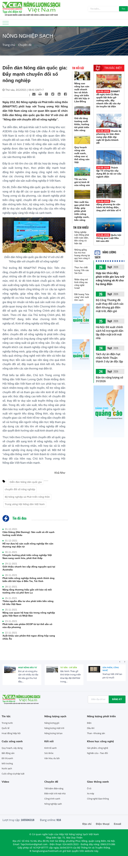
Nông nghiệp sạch (53, 803)
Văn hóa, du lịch (52, 758)
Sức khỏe (48, 753)
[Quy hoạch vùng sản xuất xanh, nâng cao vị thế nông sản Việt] (82, 139)
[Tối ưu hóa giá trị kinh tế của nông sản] (82, 171)
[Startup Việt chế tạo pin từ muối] (94, 672)
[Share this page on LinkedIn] (59, 94)
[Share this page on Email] (34, 94)
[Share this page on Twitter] (52, 94)
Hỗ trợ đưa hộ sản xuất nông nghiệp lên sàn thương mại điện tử (27, 545)
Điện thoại (102, 823)
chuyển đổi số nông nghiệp (20, 489)
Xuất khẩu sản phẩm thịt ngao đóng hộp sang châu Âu (28, 637)
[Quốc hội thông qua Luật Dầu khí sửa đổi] (109, 225)
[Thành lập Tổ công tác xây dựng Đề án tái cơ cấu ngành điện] (109, 157)
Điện (89, 722)
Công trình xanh (52, 798)
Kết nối (49, 741)
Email (117, 823)
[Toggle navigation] (5, 24)
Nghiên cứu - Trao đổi (97, 753)
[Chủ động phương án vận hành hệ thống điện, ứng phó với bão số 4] (109, 191)
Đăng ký (117, 699)
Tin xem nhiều (80, 228)
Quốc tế (5, 728)
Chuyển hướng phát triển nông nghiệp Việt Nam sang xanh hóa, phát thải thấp (27, 556)
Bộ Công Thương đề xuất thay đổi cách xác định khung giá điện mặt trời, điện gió (110, 305)
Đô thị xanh (7, 758)
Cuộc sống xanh (12, 741)
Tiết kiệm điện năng (53, 788)
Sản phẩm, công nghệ (110, 669)
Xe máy (90, 793)
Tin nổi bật (78, 68)
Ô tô (89, 788)
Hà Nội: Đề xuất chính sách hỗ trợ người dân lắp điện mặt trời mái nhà (109, 332)
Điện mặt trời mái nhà (55, 793)
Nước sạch (7, 768)
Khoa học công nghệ (100, 741)
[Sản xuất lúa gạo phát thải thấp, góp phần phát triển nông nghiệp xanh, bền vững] (82, 194)
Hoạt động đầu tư (27, 667)
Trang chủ (8, 45)
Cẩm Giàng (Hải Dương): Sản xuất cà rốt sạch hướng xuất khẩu (28, 533)
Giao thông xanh (98, 781)
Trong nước (7, 722)
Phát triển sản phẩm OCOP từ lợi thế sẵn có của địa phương (27, 625)
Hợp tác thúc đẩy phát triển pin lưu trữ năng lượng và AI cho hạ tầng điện (110, 278)
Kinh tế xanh (50, 747)
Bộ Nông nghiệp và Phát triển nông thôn (27, 496)
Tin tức (6, 716)
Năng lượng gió (51, 722)
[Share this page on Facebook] (65, 94)
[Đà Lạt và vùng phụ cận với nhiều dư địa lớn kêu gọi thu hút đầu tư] (10, 672)
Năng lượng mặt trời (54, 728)
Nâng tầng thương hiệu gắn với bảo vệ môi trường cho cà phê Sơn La (27, 591)
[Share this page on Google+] (46, 94)
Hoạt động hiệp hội (11, 733)
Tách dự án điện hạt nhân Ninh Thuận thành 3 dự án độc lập (109, 357)
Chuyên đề (25, 45)
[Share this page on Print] (40, 94)
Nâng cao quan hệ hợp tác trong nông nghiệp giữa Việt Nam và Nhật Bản (28, 614)
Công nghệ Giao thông (98, 798)
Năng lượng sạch (55, 716)
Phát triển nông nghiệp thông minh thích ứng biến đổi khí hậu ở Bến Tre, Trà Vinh (28, 579)
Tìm (123, 8)
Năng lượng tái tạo (53, 733)
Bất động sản (8, 753)
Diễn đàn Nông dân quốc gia (26, 482)
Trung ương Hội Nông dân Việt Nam (25, 504)
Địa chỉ (86, 823)
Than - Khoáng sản (96, 733)
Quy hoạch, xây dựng (12, 747)
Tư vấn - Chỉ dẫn (68, 667)
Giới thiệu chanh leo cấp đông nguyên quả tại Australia (28, 568)
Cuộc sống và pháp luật (13, 773)
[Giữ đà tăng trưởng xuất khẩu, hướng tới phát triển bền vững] (82, 110)
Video (5, 781)
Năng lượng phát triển (101, 716)
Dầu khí (90, 728)
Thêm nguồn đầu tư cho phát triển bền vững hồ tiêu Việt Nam (28, 602)
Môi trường (7, 763)
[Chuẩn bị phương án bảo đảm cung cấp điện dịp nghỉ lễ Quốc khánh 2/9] (109, 121)
